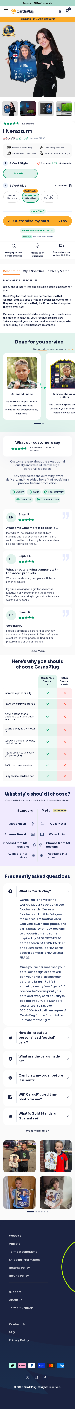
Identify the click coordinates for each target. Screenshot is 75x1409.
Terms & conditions (23, 1251)
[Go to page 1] (37, 423)
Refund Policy (19, 1276)
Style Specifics (33, 271)
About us (15, 1300)
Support (15, 1292)
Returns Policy (19, 1268)
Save (37, 211)
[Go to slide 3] (39, 1211)
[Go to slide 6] (47, 1211)
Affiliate (14, 1243)
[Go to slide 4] (42, 1211)
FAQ (12, 1332)
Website (15, 1235)
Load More (37, 651)
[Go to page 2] (43, 423)
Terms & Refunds (21, 1308)
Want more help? (37, 1130)
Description (11, 271)
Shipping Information (24, 1260)
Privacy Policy (19, 1340)
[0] (67, 11)
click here (21, 413)
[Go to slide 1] (30, 1211)
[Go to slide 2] (36, 1211)
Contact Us (17, 1324)
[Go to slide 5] (44, 1211)
